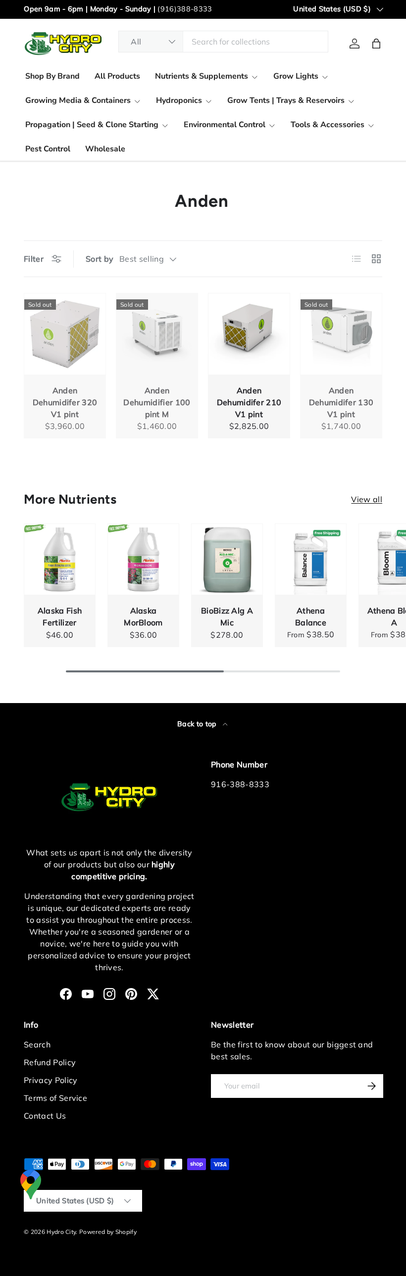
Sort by (99, 259)
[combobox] (223, 41)
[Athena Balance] (310, 559)
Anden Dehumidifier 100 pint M (156, 402)
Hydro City (61, 1231)
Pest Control (47, 148)
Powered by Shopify (108, 1231)
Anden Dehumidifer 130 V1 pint (341, 402)
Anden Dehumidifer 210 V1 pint (249, 402)
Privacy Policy (50, 1080)
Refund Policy (50, 1062)
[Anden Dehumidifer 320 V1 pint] (64, 334)
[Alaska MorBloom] (143, 559)
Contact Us (45, 1116)
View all (366, 499)
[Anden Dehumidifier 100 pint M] (157, 334)
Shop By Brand (52, 76)
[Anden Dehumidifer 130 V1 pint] (341, 334)
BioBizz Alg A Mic (227, 616)
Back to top (198, 723)
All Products (117, 76)
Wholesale (105, 148)
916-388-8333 (240, 784)
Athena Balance (310, 616)
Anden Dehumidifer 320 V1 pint (65, 402)
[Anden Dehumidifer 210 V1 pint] (249, 334)
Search (37, 1044)
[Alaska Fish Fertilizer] (59, 559)
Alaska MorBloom (143, 616)
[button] (376, 43)
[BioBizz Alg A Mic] (227, 559)
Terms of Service (55, 1098)
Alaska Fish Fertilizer (60, 616)
